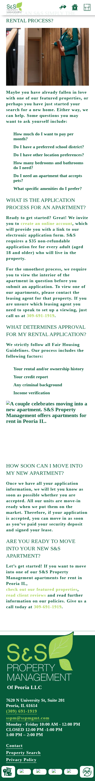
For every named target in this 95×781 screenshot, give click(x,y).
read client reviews (26, 595)
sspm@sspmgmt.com (27, 717)
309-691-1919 (41, 315)
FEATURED (24, 772)
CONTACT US (87, 772)
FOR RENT (8, 772)
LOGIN (55, 772)
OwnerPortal (75, 12)
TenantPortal (62, 12)
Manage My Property (87, 12)
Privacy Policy (21, 759)
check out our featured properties (41, 589)
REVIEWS (71, 772)
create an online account (46, 223)
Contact (14, 745)
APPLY (40, 772)
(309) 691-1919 (21, 711)
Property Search (23, 752)
